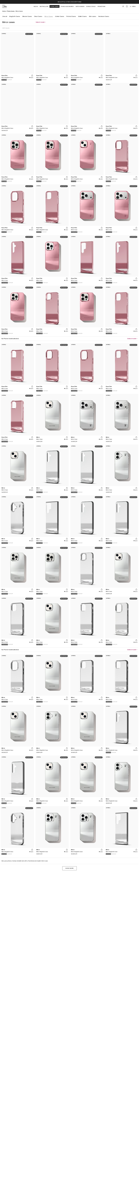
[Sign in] (123, 6)
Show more (69, 868)
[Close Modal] (44, 27)
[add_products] (32, 75)
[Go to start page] (4, 6)
